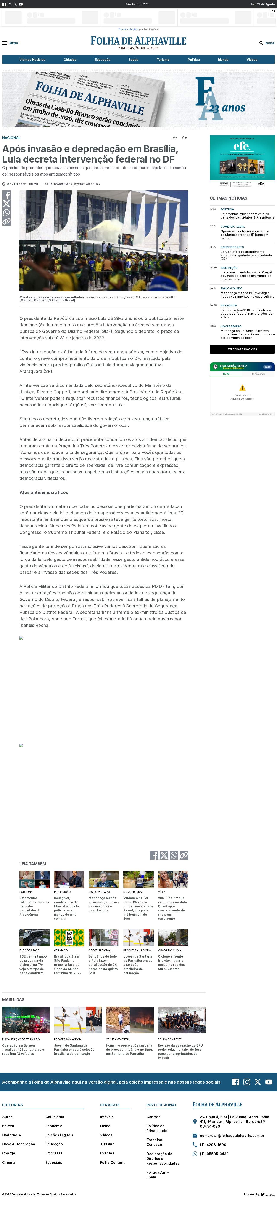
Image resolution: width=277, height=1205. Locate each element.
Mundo (223, 59)
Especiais (53, 1162)
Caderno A (11, 1135)
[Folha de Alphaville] (138, 43)
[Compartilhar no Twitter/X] (6, 203)
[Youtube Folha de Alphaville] (21, 4)
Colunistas (54, 1117)
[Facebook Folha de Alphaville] (4, 4)
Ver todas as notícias (242, 349)
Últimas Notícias (32, 59)
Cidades (70, 59)
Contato (154, 1117)
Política (194, 59)
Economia (54, 1126)
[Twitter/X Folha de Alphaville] (15, 4)
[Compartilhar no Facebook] (6, 194)
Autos (7, 1117)
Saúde (133, 59)
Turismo (163, 59)
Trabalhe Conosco (154, 1142)
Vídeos (252, 59)
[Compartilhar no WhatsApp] (6, 212)
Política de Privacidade (157, 1128)
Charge (8, 1153)
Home (105, 1126)
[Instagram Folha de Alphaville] (9, 4)
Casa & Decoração (18, 1144)
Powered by (251, 1194)
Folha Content (112, 1162)
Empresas (54, 1153)
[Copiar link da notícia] (6, 221)
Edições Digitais (59, 1135)
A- (175, 137)
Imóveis (106, 1117)
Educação (102, 59)
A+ (184, 137)
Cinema (8, 1162)
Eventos (107, 1153)
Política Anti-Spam (158, 1174)
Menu (14, 43)
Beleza (8, 1126)
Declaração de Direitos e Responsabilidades (163, 1158)
